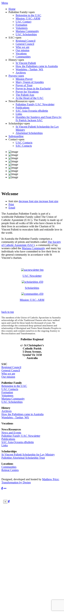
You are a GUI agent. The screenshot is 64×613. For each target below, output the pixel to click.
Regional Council (11, 367)
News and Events (11, 432)
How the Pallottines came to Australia (22, 414)
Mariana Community (33, 248)
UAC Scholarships (12, 401)
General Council (10, 370)
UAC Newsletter (32, 275)
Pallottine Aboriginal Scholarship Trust (23, 457)
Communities (8, 466)
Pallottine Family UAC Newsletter (20, 435)
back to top (7, 311)
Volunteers (7, 395)
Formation (7, 392)
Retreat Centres (10, 470)
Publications (8, 438)
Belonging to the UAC (14, 385)
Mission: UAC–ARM (32, 299)
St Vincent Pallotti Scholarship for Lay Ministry (28, 454)
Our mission (8, 376)
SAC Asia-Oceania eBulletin (17, 442)
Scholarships (32, 287)
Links (4, 445)
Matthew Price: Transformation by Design (30, 481)
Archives (6, 411)
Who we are (8, 373)
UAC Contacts (9, 389)
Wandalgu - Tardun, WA (15, 417)
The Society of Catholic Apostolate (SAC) (31, 243)
